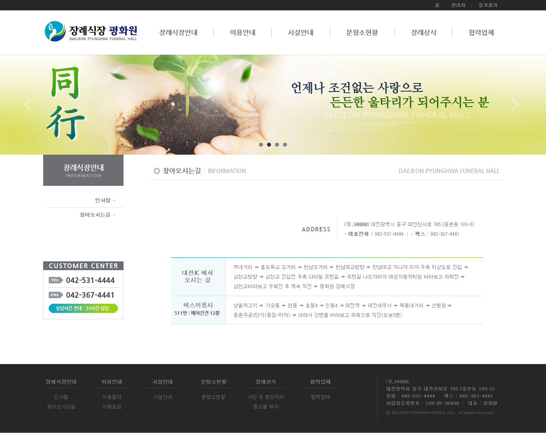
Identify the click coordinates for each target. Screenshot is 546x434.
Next (515, 107)
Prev (30, 107)
